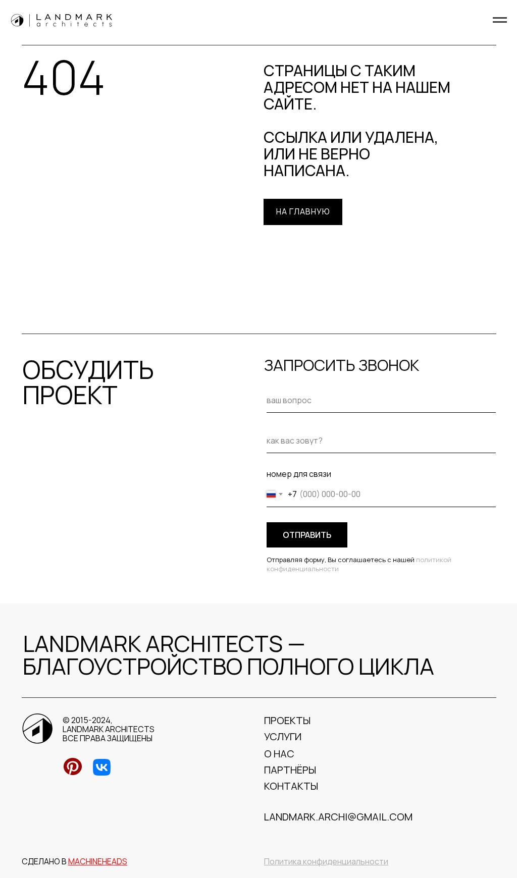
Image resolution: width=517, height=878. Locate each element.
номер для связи (299, 473)
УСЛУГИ (282, 736)
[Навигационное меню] (500, 20)
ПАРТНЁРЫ (290, 770)
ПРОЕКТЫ (287, 720)
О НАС (279, 753)
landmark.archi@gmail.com (338, 817)
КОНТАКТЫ (291, 786)
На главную (303, 211)
